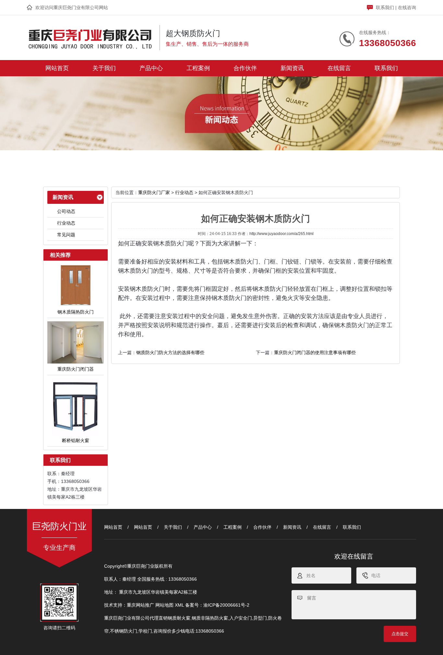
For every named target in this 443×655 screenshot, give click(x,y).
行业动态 (66, 223)
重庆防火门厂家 (154, 192)
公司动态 (66, 211)
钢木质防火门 (170, 243)
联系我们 (385, 7)
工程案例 (198, 68)
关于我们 (104, 68)
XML (179, 605)
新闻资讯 (292, 68)
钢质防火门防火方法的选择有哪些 (170, 352)
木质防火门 (243, 261)
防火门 (144, 270)
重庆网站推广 (140, 605)
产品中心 (151, 68)
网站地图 (164, 605)
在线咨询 (407, 7)
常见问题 (66, 234)
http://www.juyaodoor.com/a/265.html (281, 233)
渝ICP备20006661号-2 (226, 605)
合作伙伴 (245, 68)
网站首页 (57, 68)
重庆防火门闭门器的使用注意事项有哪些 (315, 352)
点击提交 (399, 633)
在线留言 (339, 68)
